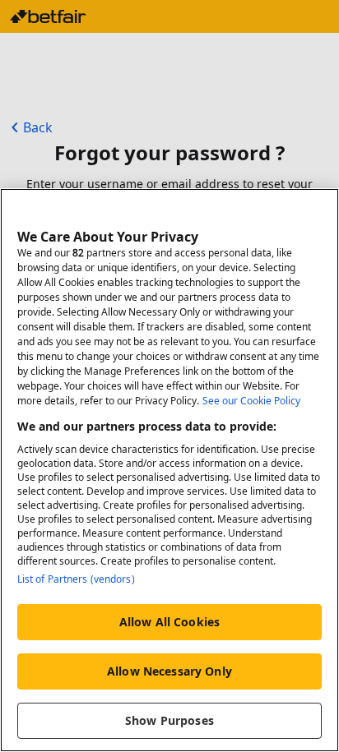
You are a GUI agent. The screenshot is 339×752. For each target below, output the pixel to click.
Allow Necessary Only (169, 671)
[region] (169, 470)
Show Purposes (169, 720)
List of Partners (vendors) (76, 579)
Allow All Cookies (169, 622)
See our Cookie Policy (251, 401)
